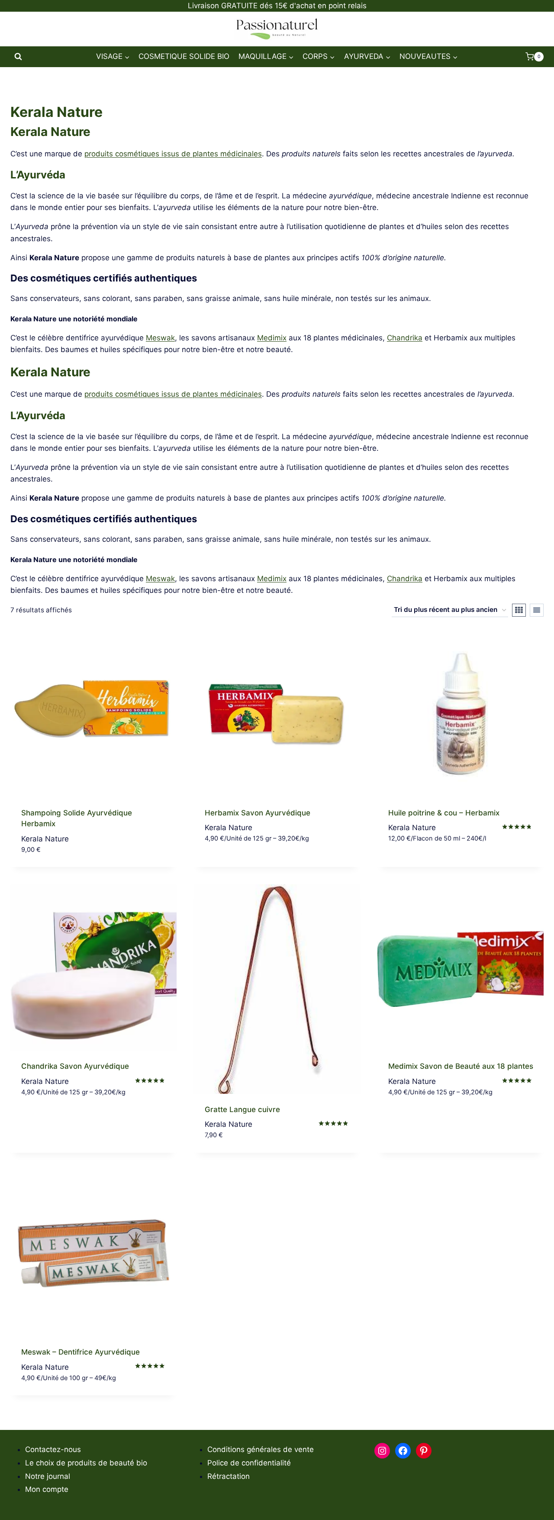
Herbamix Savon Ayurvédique (257, 813)
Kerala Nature (45, 838)
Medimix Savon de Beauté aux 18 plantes (460, 1066)
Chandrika (404, 337)
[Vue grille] (519, 610)
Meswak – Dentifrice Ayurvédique (80, 1352)
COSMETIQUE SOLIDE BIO (183, 56)
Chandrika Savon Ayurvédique (75, 1066)
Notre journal (47, 1476)
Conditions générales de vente (260, 1449)
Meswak (160, 337)
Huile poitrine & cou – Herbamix (443, 813)
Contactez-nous (53, 1449)
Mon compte (46, 1489)
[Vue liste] (537, 610)
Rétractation (228, 1476)
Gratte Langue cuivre (242, 1109)
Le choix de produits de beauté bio (86, 1463)
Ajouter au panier (421, 864)
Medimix (272, 337)
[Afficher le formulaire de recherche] (18, 57)
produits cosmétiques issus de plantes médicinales (173, 153)
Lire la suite (227, 864)
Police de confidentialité (249, 1463)
